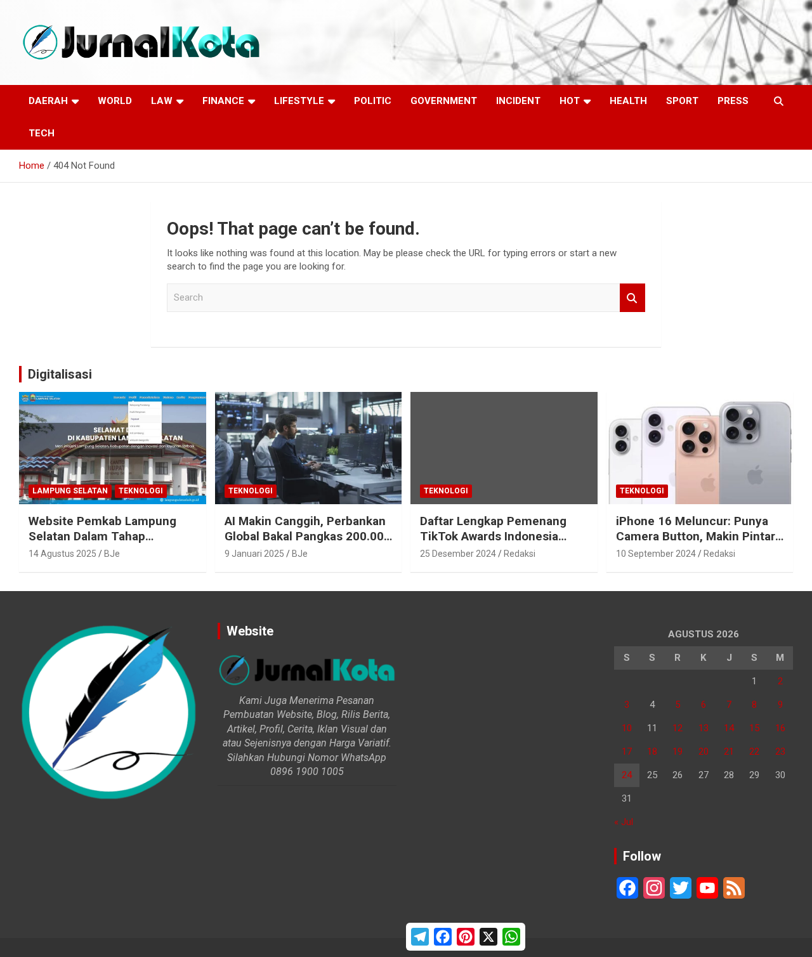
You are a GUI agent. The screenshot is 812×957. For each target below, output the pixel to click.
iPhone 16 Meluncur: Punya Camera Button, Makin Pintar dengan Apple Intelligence (695, 536)
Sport (682, 101)
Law (162, 101)
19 (677, 751)
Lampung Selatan (70, 490)
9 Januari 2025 (254, 554)
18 (652, 751)
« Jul (623, 822)
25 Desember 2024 (458, 554)
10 (627, 728)
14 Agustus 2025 (62, 554)
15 (754, 728)
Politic (372, 101)
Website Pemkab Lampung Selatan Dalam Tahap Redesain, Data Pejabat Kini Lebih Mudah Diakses (104, 544)
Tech (42, 133)
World (115, 101)
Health (628, 101)
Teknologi (141, 490)
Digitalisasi (60, 374)
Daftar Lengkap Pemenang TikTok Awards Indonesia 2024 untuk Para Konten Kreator (493, 544)
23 (780, 751)
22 (754, 751)
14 (729, 728)
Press (733, 101)
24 (627, 775)
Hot (570, 101)
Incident (518, 101)
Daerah (48, 101)
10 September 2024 (656, 554)
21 (729, 751)
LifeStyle (299, 101)
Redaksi (519, 554)
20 (703, 751)
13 (703, 728)
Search (632, 297)
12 (677, 728)
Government (443, 101)
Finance (223, 101)
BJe (112, 554)
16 (780, 728)
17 (627, 751)
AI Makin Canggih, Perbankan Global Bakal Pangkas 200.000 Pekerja (308, 536)
